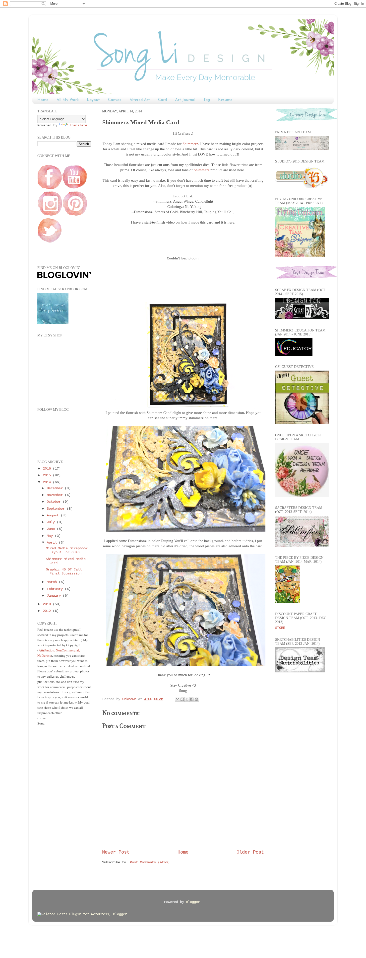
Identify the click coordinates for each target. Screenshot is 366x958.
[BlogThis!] (182, 699)
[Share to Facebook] (191, 699)
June (52, 529)
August (54, 515)
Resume (225, 100)
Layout (93, 100)
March (53, 582)
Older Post (250, 852)
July (52, 522)
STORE (280, 628)
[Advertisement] (57, 808)
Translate (78, 125)
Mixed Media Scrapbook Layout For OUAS (67, 550)
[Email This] (177, 699)
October (55, 502)
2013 (48, 604)
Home (42, 100)
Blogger (193, 902)
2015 (48, 475)
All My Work (68, 100)
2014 (48, 482)
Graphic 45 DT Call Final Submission (64, 571)
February (56, 589)
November (56, 495)
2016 (48, 469)
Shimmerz (190, 144)
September (57, 509)
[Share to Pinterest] (196, 699)
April (53, 543)
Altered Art (139, 100)
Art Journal (185, 100)
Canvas (114, 100)
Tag (206, 100)
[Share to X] (186, 699)
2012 (48, 611)
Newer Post (115, 852)
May (51, 536)
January (55, 596)
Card (162, 100)
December (56, 488)
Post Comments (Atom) (150, 862)
